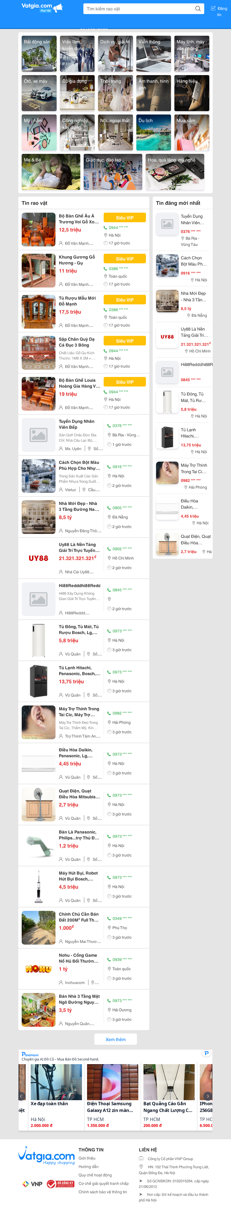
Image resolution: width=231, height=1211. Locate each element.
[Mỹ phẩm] (39, 131)
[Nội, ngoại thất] (115, 131)
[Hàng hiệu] (191, 92)
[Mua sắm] (191, 131)
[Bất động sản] (39, 53)
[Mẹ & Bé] (51, 171)
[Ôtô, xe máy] (39, 92)
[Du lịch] (153, 131)
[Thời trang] (115, 92)
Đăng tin (222, 9)
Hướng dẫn (89, 1166)
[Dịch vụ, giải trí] (115, 53)
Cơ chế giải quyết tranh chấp (104, 1183)
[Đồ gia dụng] (77, 92)
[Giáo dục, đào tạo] (113, 171)
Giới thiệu (87, 1158)
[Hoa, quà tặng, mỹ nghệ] (175, 171)
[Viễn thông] (153, 53)
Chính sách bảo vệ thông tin (103, 1191)
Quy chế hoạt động (95, 1175)
